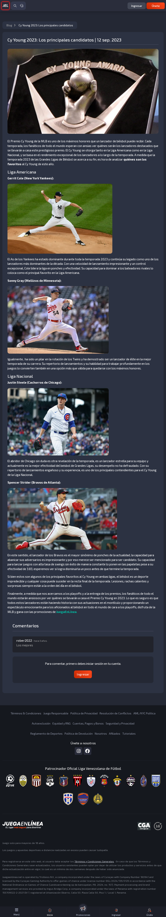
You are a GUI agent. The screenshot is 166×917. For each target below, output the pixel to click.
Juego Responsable (55, 713)
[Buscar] (15, 5)
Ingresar (136, 5)
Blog (9, 25)
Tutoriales (129, 733)
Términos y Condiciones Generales (94, 861)
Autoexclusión (41, 723)
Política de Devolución (79, 733)
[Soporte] (21, 5)
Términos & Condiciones (26, 713)
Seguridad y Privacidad (120, 723)
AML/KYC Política (144, 713)
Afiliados (114, 733)
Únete (156, 5)
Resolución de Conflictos (115, 713)
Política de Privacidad (84, 713)
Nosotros (101, 733)
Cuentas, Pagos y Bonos (88, 723)
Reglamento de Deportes (46, 733)
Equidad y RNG (61, 723)
